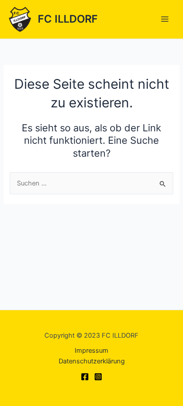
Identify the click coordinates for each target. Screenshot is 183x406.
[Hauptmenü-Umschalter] (164, 19)
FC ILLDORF (68, 18)
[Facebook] (85, 377)
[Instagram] (98, 377)
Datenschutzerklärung (92, 361)
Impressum (91, 351)
